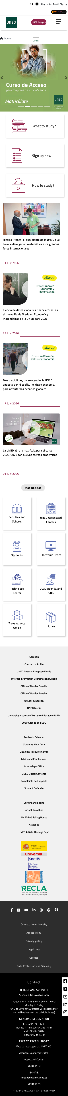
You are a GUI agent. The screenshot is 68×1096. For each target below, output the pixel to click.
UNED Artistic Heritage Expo (34, 832)
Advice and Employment (34, 759)
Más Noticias (33, 488)
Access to (34, 825)
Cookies (34, 957)
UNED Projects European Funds (34, 671)
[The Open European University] (34, 863)
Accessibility (34, 933)
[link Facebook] (65, 981)
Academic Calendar (34, 737)
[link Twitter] (65, 989)
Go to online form (39, 995)
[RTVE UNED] (59, 11)
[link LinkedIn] (65, 1005)
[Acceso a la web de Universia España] (34, 854)
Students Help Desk (34, 744)
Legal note (34, 949)
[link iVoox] (56, 910)
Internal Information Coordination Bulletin (34, 679)
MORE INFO (34, 1066)
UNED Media (34, 708)
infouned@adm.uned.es (34, 1077)
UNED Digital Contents (34, 774)
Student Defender (34, 788)
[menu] (60, 21)
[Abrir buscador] (31, 4)
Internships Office (34, 766)
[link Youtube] (65, 997)
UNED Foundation (34, 701)
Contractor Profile (34, 664)
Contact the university (34, 924)
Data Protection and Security (34, 966)
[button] (1, 78)
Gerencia (34, 657)
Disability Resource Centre (34, 752)
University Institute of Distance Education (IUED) (34, 715)
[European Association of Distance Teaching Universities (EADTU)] (34, 877)
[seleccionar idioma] (37, 3)
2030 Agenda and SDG (34, 723)
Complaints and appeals (34, 781)
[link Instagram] (65, 1013)
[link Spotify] (48, 910)
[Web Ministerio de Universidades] (34, 846)
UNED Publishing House (34, 817)
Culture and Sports (34, 803)
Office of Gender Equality (34, 686)
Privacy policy (34, 941)
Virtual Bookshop (34, 810)
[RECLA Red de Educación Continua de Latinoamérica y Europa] (34, 890)
